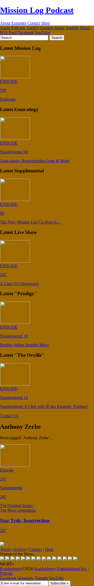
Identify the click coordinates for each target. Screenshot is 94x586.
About (5, 23)
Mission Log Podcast (37, 10)
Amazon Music (52, 28)
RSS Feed (8, 32)
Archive (19, 549)
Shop (45, 23)
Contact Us (9, 416)
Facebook (26, 32)
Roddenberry (11, 568)
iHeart (85, 28)
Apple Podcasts (13, 28)
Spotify (33, 28)
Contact (33, 23)
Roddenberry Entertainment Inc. (60, 568)
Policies (6, 573)
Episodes (18, 23)
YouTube (42, 32)
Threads (41, 578)
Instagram (25, 578)
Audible (72, 28)
